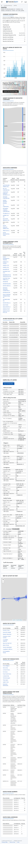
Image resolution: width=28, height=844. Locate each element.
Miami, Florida (6, 645)
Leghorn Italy (6, 682)
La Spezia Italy (6, 676)
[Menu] (2, 2)
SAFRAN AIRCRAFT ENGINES (5, 202)
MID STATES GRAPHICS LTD (6, 219)
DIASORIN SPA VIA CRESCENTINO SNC (7, 275)
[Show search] (22, 2)
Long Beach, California (7, 649)
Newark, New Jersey (7, 634)
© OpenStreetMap (19, 619)
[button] (3, 580)
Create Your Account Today (11, 91)
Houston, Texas (6, 630)
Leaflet (14, 619)
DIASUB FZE (5, 281)
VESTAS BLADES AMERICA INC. (6, 186)
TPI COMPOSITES (6, 205)
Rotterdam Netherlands (5, 684)
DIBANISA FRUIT (6, 309)
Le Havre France (6, 669)
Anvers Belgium (6, 665)
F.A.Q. (18, 842)
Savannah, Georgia (7, 632)
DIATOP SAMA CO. (7, 285)
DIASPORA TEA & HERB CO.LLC (6, 279)
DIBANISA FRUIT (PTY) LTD (6, 311)
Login (25, 2)
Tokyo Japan (5, 680)
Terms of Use (12, 842)
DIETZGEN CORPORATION (6, 197)
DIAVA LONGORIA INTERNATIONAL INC (6, 296)
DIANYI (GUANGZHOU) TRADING (6, 258)
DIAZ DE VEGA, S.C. (7, 302)
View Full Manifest (8, 383)
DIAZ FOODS (5, 305)
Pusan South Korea (7, 674)
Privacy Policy (5, 842)
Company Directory (8, 5)
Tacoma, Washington (7, 647)
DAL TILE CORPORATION (6, 189)
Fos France (5, 672)
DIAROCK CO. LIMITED (6, 262)
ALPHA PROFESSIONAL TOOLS (6, 234)
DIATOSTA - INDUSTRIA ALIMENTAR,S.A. (6, 289)
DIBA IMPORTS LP (6, 307)
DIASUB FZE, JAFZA (7, 283)
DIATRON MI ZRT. (6, 292)
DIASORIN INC (6, 269)
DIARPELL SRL (6, 267)
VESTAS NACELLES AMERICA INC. (6, 227)
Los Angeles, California (5, 640)
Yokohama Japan (6, 678)
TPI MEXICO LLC (6, 213)
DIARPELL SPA (6, 265)
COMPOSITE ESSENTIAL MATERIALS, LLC (6, 193)
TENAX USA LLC (6, 230)
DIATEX (5, 126)
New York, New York (7, 643)
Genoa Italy (5, 667)
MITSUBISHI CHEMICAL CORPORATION (6, 210)
